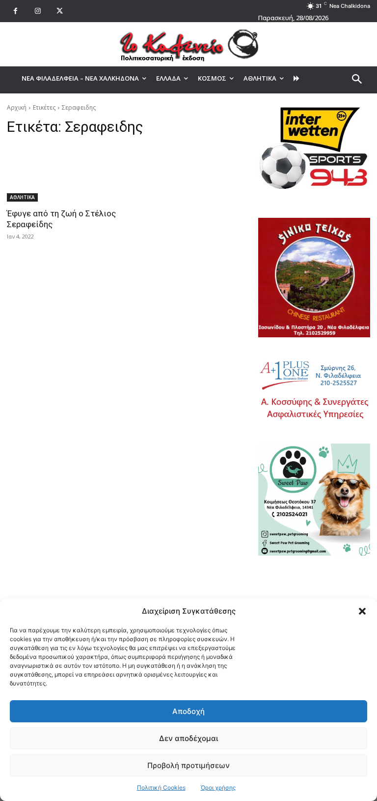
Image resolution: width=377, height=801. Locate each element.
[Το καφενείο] (188, 44)
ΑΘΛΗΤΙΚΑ (22, 197)
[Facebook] (15, 11)
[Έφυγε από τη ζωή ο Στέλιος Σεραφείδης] (63, 174)
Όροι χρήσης (218, 787)
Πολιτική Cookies (161, 787)
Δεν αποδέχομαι (188, 738)
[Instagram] (37, 11)
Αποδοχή (188, 711)
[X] (59, 11)
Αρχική (17, 107)
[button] (362, 611)
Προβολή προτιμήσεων (188, 765)
